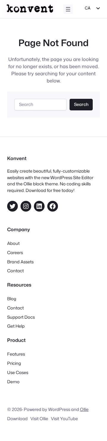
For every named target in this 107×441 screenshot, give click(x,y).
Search (81, 104)
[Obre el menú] (68, 9)
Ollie (84, 409)
